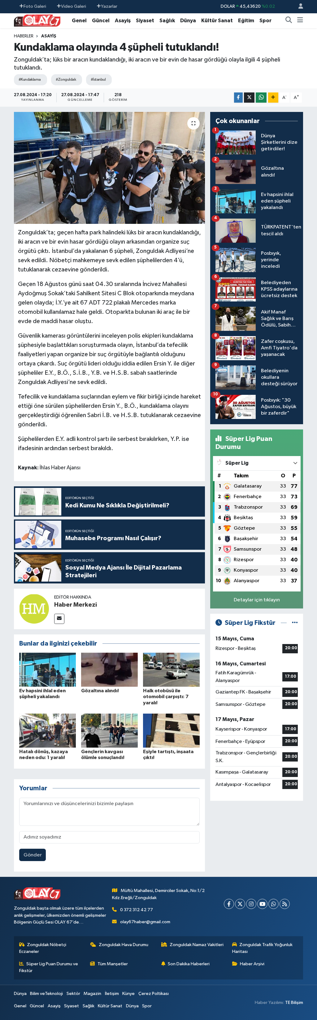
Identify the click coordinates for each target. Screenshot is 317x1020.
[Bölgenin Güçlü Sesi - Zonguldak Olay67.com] (37, 20)
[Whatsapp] (273, 904)
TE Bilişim (294, 1002)
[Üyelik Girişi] (298, 6)
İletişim (112, 993)
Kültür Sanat (217, 20)
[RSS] (285, 904)
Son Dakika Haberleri (189, 964)
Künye (128, 993)
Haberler (23, 36)
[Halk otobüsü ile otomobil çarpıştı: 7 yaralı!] (171, 669)
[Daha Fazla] (273, 97)
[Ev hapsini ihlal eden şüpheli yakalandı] (47, 669)
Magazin (92, 993)
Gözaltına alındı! (100, 690)
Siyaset (145, 20)
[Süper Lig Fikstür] (295, 622)
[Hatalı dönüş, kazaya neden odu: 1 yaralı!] (47, 730)
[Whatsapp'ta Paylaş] (261, 97)
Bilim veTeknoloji (46, 993)
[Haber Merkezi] (34, 608)
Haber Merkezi (75, 605)
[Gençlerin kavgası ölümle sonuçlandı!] (109, 730)
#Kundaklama (30, 80)
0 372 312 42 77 (136, 909)
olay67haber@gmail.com (145, 922)
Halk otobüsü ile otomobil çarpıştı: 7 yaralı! (166, 696)
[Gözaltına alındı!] (109, 669)
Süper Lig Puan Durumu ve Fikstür (48, 967)
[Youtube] (262, 904)
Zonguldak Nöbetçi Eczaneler (43, 948)
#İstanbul (98, 80)
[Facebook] (229, 904)
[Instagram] (251, 904)
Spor (265, 20)
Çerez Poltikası (153, 993)
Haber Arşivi (252, 964)
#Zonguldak (66, 80)
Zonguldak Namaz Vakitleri (197, 944)
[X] (240, 904)
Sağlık (167, 20)
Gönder (33, 855)
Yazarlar (109, 6)
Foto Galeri (35, 6)
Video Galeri (73, 6)
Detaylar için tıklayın (257, 600)
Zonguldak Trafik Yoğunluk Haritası (262, 948)
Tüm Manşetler (113, 964)
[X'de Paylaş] (249, 97)
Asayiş (123, 20)
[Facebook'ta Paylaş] (238, 97)
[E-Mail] (59, 619)
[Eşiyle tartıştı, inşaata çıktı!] (171, 730)
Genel (79, 20)
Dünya (188, 20)
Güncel (101, 20)
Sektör (73, 993)
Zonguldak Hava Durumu (123, 944)
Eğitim (246, 20)
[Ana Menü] (300, 21)
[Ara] (289, 21)
